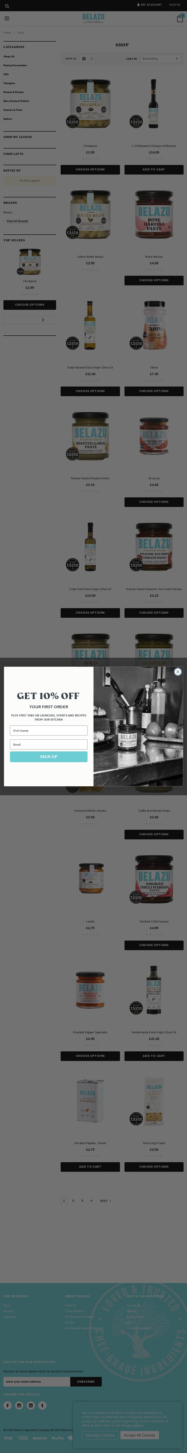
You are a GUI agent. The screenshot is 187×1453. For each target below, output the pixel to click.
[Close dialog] (178, 671)
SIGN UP (48, 756)
